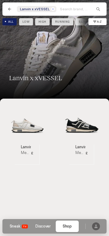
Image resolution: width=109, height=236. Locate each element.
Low (26, 22)
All (11, 22)
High (42, 22)
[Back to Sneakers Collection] (9, 9)
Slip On (85, 22)
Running (62, 22)
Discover (43, 226)
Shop (67, 226)
